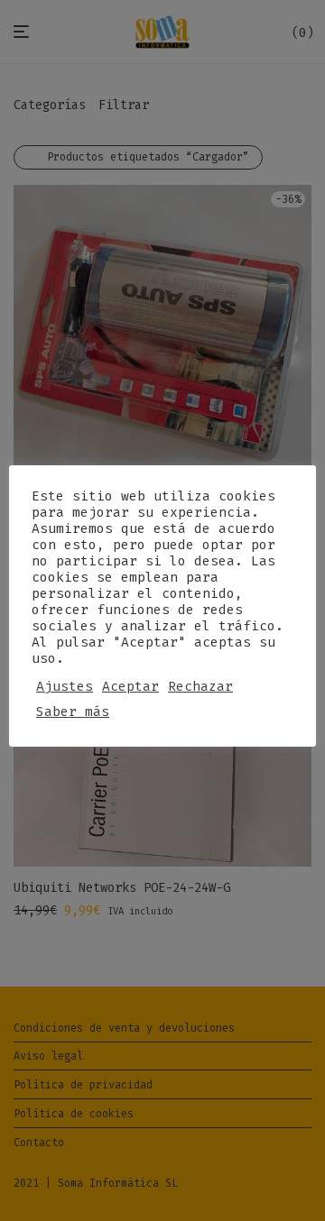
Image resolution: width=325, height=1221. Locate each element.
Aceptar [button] (130, 686)
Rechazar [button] (200, 686)
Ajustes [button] (64, 686)
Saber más (72, 711)
